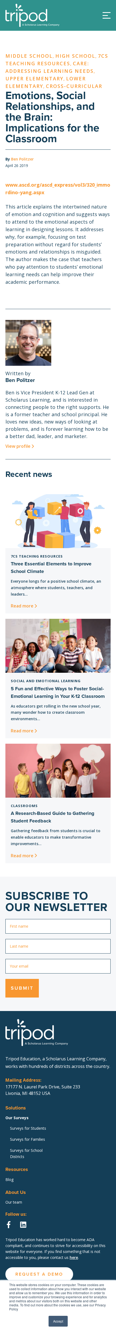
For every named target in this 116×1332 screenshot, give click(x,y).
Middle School (29, 56)
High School (75, 56)
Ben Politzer (22, 159)
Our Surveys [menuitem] (17, 1117)
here (74, 1257)
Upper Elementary (34, 78)
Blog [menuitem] (9, 1179)
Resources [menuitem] (16, 1169)
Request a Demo (58, 110)
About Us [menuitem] (15, 1192)
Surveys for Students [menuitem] (28, 1128)
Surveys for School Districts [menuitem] (26, 1153)
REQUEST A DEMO (39, 1274)
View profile (17, 446)
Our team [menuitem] (13, 1202)
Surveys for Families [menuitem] (27, 1139)
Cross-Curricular (74, 86)
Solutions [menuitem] (15, 1107)
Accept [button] (58, 1321)
